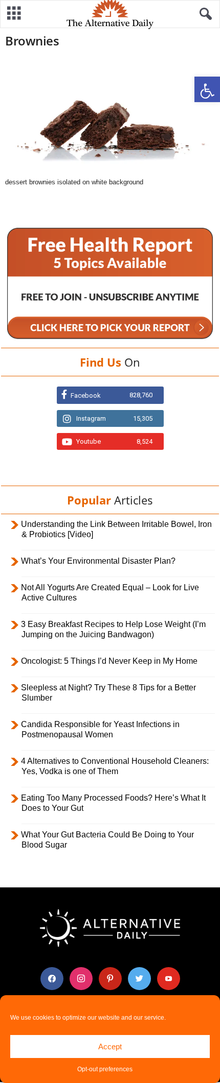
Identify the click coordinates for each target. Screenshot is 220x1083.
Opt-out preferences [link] (105, 1069)
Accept (110, 1046)
